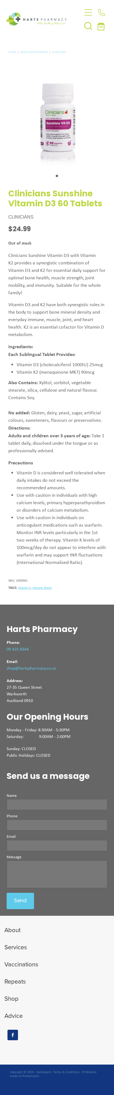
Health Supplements (34, 52)
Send (20, 901)
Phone (12, 816)
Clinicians (59, 52)
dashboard (44, 1072)
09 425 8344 (18, 649)
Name (12, 796)
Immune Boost (42, 587)
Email (11, 836)
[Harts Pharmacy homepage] (44, 19)
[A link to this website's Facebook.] (12, 1035)
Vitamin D (24, 587)
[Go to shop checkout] (101, 25)
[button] (88, 25)
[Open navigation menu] (88, 12)
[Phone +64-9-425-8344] (101, 12)
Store (12, 52)
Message (14, 857)
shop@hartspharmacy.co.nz (31, 668)
